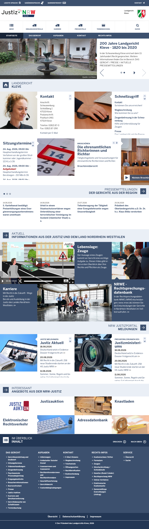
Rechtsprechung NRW (103, 476)
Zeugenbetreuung (15, 470)
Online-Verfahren (101, 480)
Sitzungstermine (17, 143)
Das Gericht (35, 35)
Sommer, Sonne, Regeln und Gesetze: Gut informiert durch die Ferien (55, 377)
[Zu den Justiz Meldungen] (18, 353)
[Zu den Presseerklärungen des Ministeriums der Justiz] (93, 353)
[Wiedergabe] (2, 281)
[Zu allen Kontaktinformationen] (18, 110)
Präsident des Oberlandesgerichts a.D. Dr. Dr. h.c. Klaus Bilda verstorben (130, 208)
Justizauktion (52, 401)
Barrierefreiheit (55, 3)
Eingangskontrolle (34, 29)
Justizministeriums (128, 343)
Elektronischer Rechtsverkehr (15, 422)
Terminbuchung (103, 29)
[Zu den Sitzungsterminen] (55, 157)
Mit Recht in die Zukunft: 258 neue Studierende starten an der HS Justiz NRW (55, 363)
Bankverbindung (72, 474)
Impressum (70, 477)
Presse (11, 489)
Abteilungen (45, 457)
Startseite (11, 35)
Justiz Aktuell (52, 341)
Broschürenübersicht (87, 166)
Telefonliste (70, 464)
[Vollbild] (71, 280)
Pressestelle (80, 29)
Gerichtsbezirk (46, 484)
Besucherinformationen (18, 482)
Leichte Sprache (11, 3)
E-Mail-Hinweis (71, 457)
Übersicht (129, 457)
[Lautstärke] (38, 281)
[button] (102, 72)
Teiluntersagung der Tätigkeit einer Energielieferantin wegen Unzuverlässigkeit (92, 208)
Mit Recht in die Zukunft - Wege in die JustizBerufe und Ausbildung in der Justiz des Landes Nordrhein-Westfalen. (17, 299)
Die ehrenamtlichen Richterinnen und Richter (94, 149)
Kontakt (138, 3)
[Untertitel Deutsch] (66, 280)
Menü (11, 29)
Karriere (57, 29)
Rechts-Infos (104, 35)
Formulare (98, 460)
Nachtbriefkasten (72, 470)
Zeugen (97, 464)
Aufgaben (58, 35)
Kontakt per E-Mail (49, 133)
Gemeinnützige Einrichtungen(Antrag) (100, 492)
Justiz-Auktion (14, 492)
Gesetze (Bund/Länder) (104, 473)
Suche (137, 29)
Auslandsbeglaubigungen (50, 488)
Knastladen (124, 401)
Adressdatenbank (92, 420)
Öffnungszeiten (71, 467)
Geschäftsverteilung (48, 481)
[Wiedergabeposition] (37, 277)
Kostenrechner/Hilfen (103, 457)
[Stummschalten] (20, 281)
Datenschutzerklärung (74, 516)
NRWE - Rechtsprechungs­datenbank (129, 288)
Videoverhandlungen (16, 466)
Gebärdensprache (32, 3)
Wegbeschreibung (72, 460)
